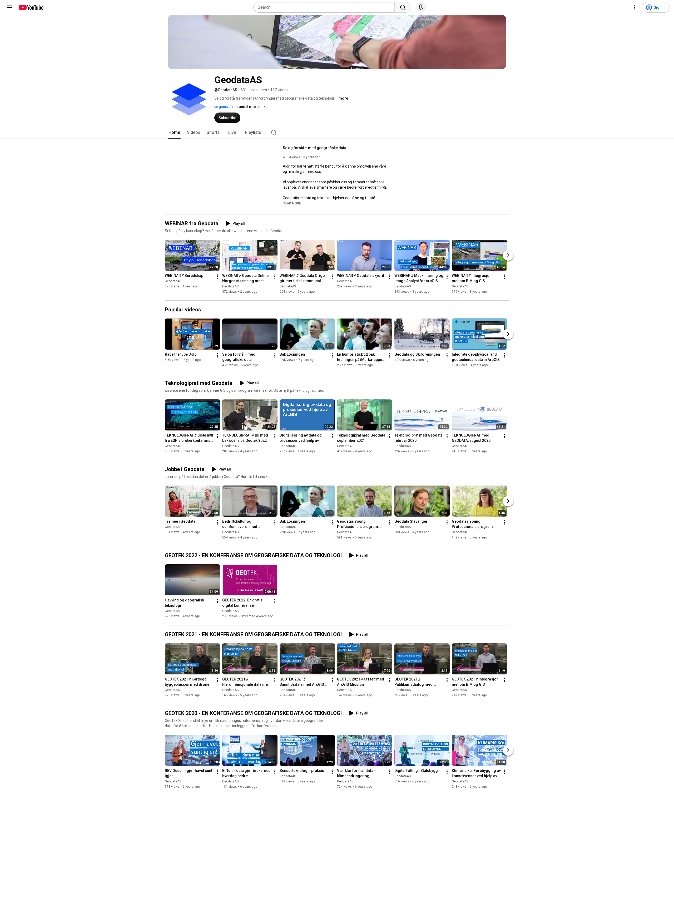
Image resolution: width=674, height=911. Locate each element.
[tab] (174, 132)
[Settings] (634, 7)
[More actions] (217, 276)
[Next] (508, 255)
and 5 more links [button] (253, 107)
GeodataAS (173, 281)
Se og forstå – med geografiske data (314, 148)
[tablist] (337, 132)
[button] (292, 203)
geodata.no (228, 107)
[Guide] (9, 7)
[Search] (402, 7)
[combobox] (325, 7)
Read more (292, 203)
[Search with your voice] (420, 7)
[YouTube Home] (31, 7)
